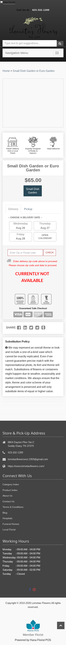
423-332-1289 (40, 10)
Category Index (11, 484)
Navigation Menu (16, 53)
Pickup (28, 209)
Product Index (10, 490)
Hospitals (7, 518)
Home (6, 70)
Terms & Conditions (13, 507)
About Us (7, 495)
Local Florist (9, 529)
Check (50, 252)
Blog (5, 512)
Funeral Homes (11, 524)
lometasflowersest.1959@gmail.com (28, 459)
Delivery (13, 209)
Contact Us (8, 501)
